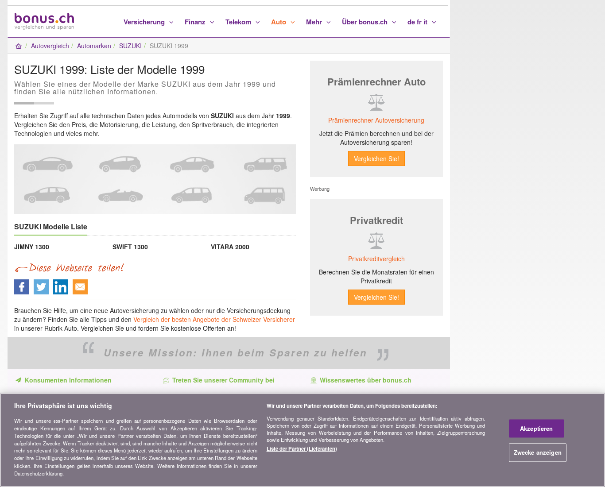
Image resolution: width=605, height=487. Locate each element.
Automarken (94, 45)
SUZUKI (130, 45)
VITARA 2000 (230, 246)
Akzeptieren (536, 428)
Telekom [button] (239, 22)
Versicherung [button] (145, 22)
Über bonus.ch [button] (365, 22)
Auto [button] (279, 22)
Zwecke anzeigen (538, 452)
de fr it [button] (418, 22)
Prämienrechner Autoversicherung (376, 120)
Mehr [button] (315, 22)
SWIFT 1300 (130, 246)
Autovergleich (50, 45)
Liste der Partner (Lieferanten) (302, 448)
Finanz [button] (196, 22)
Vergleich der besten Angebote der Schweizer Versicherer (214, 319)
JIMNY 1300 (31, 246)
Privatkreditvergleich (376, 258)
